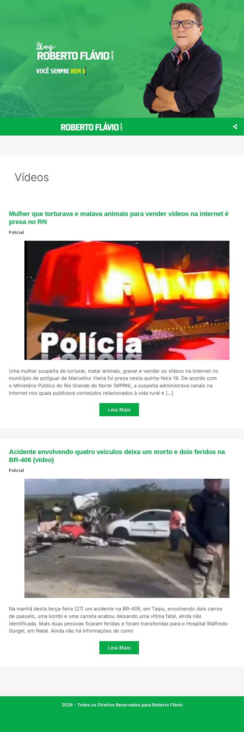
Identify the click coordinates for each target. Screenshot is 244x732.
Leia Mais (119, 408)
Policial (16, 232)
